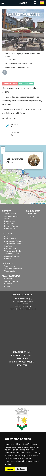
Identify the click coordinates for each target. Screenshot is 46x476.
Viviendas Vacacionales (12, 251)
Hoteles (7, 236)
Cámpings (8, 258)
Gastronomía (9, 224)
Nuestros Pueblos (11, 226)
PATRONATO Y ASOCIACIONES (22, 362)
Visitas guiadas (9, 271)
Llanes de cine (9, 221)
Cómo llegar (8, 279)
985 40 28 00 (10, 60)
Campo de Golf (9, 228)
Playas (6, 219)
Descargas (8, 284)
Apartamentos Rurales (12, 244)
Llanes (23, 3)
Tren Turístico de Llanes (13, 268)
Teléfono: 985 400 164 (23, 306)
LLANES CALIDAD (22, 359)
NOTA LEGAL (22, 365)
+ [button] (3, 148)
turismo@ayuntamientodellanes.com (23, 309)
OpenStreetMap (40, 203)
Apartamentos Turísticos (13, 241)
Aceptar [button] (10, 469)
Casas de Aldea (10, 248)
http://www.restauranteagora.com (18, 63)
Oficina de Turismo (11, 281)
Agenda (7, 286)
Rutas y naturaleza (11, 216)
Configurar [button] (21, 469)
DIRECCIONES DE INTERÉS (21, 355)
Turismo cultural (10, 214)
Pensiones (8, 246)
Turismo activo (9, 266)
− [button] (3, 151)
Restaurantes (26, 84)
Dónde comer (10, 84)
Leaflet (32, 203)
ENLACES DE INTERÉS (22, 352)
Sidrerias (31, 216)
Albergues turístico (11, 253)
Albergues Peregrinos (12, 256)
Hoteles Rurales (10, 239)
